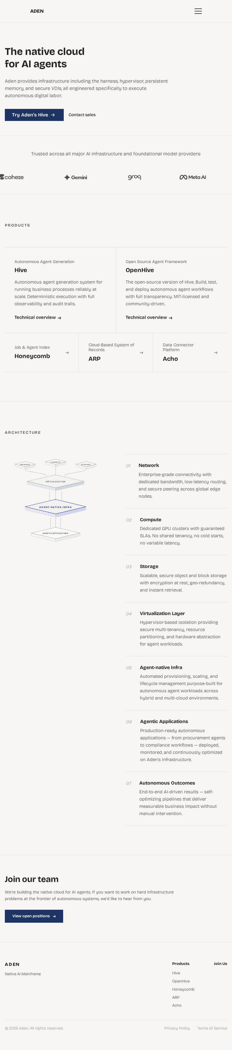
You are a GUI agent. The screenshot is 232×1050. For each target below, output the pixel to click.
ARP (175, 997)
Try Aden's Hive (30, 115)
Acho (177, 1005)
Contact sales (82, 115)
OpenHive (181, 981)
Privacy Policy (177, 1028)
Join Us (220, 964)
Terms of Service (212, 1028)
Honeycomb (183, 989)
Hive (176, 973)
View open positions (34, 916)
